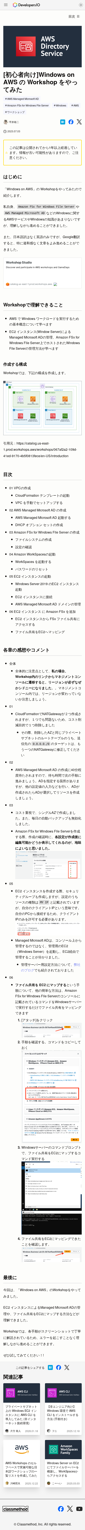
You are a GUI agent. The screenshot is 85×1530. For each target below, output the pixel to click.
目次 (71, 16)
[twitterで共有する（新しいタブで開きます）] (79, 121)
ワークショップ (16, 112)
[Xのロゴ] (70, 1509)
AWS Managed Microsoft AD (23, 98)
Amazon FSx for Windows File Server (28, 105)
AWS (76, 105)
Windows (61, 105)
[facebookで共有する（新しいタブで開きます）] (70, 121)
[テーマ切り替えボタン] (80, 4)
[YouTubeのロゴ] (79, 1509)
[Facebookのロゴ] (61, 1509)
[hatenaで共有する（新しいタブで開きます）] (62, 121)
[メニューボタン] (6, 5)
